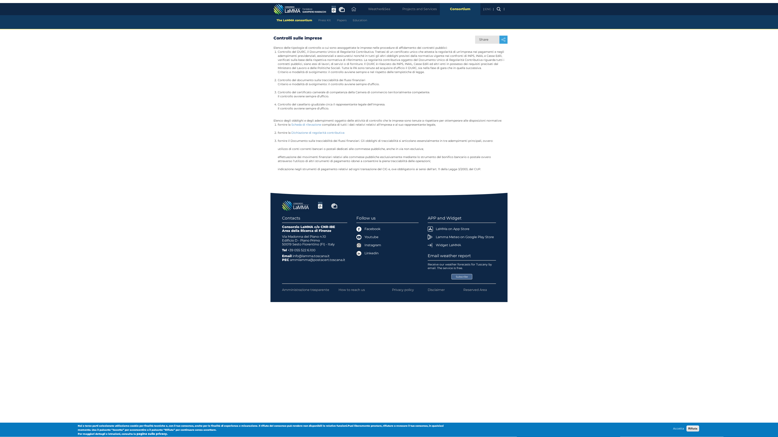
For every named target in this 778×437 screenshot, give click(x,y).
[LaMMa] (296, 205)
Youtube (371, 237)
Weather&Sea (379, 9)
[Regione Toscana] (320, 205)
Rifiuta (692, 428)
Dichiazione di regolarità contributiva (317, 133)
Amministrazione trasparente (305, 290)
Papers (342, 20)
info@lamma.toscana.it (311, 256)
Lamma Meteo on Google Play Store (465, 237)
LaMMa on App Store (452, 229)
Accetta (678, 428)
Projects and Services (419, 9)
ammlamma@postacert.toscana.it (317, 260)
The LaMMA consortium (294, 20)
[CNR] (334, 205)
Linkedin (371, 253)
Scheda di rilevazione (306, 124)
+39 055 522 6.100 (301, 250)
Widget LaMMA (448, 245)
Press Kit (324, 20)
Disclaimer (436, 290)
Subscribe (462, 276)
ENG (488, 9)
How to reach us (352, 290)
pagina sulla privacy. (152, 434)
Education (360, 20)
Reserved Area (475, 290)
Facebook (372, 229)
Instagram (372, 245)
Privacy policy (403, 290)
